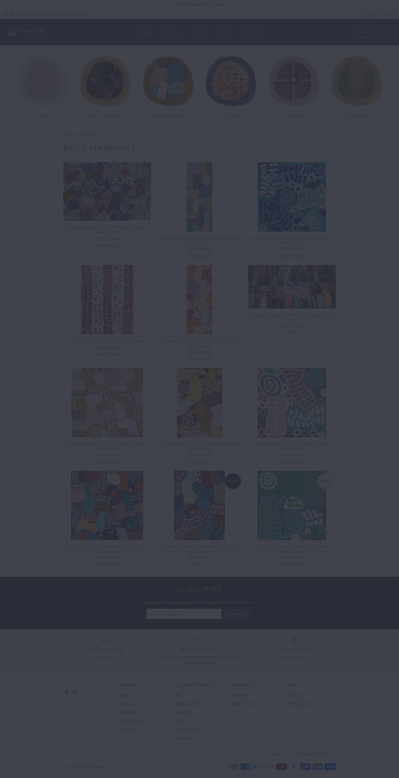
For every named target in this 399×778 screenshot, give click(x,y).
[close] (119, 359)
